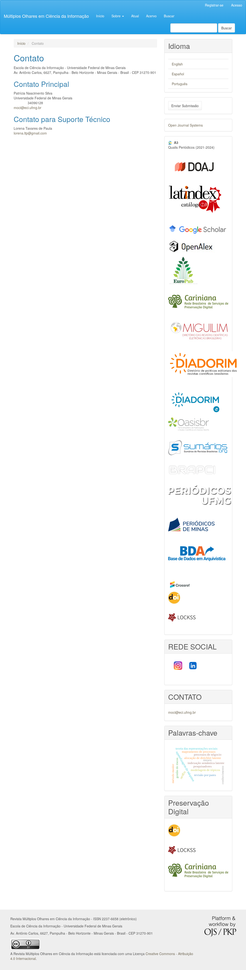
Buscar (169, 15)
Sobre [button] (116, 15)
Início (100, 15)
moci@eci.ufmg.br (27, 107)
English (177, 64)
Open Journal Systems (185, 125)
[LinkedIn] (193, 665)
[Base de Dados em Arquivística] (198, 555)
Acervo (151, 15)
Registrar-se (214, 5)
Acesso (236, 5)
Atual (135, 15)
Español (178, 73)
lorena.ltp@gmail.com (30, 133)
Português (179, 83)
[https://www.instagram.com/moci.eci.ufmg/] (177, 665)
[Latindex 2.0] (195, 199)
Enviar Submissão (185, 105)
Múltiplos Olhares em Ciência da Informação (46, 16)
